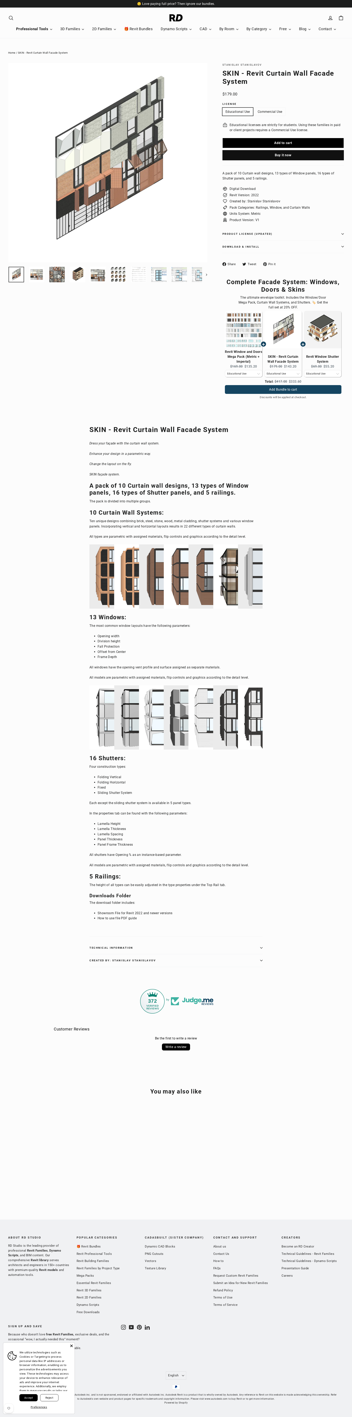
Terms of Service (225, 1305)
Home (11, 52)
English (173, 1375)
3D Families (70, 29)
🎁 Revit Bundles (138, 29)
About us (219, 1246)
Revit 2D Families (89, 1297)
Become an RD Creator (298, 1246)
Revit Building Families (93, 1261)
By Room (227, 29)
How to (218, 1261)
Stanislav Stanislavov (242, 64)
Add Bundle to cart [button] (283, 389)
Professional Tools (32, 29)
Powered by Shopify (176, 1402)
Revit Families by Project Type (98, 1268)
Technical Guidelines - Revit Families (308, 1254)
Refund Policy (223, 1290)
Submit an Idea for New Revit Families (240, 1283)
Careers (287, 1275)
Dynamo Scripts (174, 29)
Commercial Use (270, 112)
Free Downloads (88, 1312)
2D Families (102, 29)
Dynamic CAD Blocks (160, 1246)
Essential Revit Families (94, 1283)
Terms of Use (223, 1297)
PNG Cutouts (154, 1254)
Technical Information (111, 947)
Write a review (176, 1047)
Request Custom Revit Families (235, 1275)
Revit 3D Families (89, 1290)
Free (283, 29)
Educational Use (238, 112)
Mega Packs (85, 1275)
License (229, 103)
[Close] (71, 1346)
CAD (204, 29)
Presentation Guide (295, 1268)
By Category (257, 29)
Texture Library (155, 1268)
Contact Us (221, 1254)
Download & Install (241, 246)
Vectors (150, 1261)
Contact (326, 29)
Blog (303, 29)
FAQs (217, 1268)
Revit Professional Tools (94, 1254)
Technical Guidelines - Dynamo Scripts (309, 1261)
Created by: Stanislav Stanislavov (122, 960)
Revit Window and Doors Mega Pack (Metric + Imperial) (243, 356)
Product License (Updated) (247, 233)
